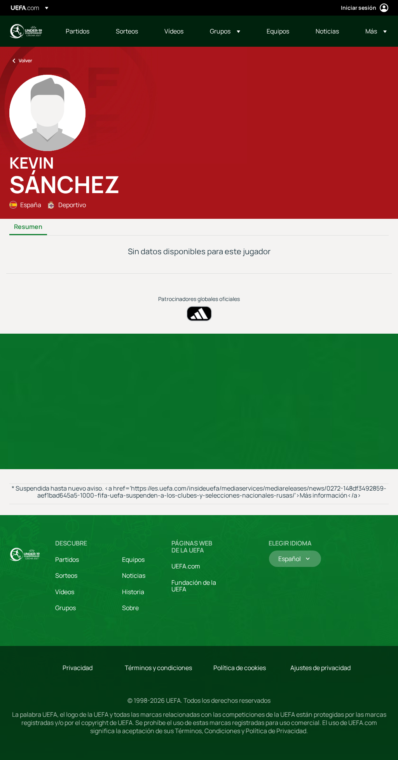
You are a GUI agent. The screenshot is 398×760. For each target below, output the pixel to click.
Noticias (133, 575)
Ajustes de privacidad (320, 667)
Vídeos (64, 592)
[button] (225, 31)
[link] (77, 31)
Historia (133, 592)
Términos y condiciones (158, 667)
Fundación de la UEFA (193, 586)
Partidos (67, 559)
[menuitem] (81, 31)
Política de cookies (239, 667)
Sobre (130, 607)
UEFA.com (185, 566)
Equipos (133, 559)
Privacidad (78, 667)
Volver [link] (25, 60)
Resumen (28, 226)
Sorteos (66, 575)
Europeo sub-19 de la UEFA (25, 31)
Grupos (65, 607)
